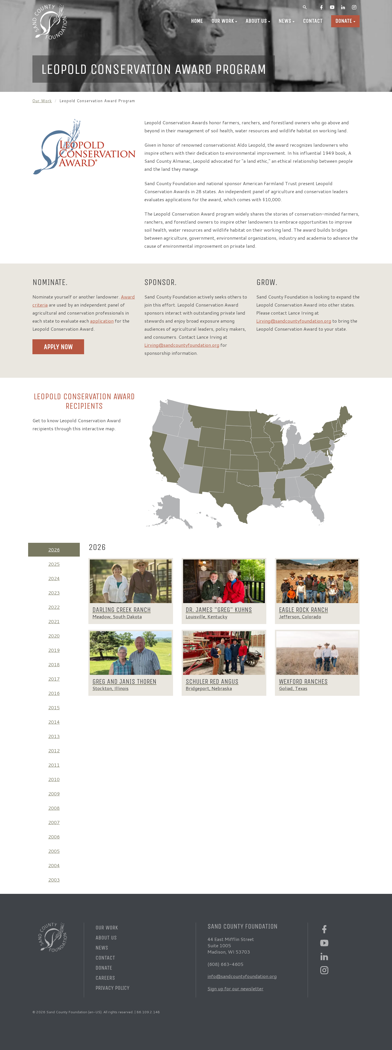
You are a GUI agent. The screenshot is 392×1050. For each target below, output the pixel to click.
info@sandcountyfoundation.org (242, 976)
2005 (54, 851)
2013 (54, 736)
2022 (54, 607)
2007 (54, 822)
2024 (54, 578)
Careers (105, 978)
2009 (54, 793)
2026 (54, 549)
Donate (343, 21)
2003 (54, 879)
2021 (54, 621)
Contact (313, 21)
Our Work (222, 21)
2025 (54, 564)
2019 (54, 650)
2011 (54, 765)
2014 (54, 721)
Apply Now (58, 347)
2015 (54, 707)
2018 (54, 664)
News (285, 21)
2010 (54, 779)
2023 (54, 592)
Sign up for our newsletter (235, 988)
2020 (54, 635)
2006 (54, 836)
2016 (54, 693)
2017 (54, 678)
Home (197, 21)
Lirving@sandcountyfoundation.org (181, 345)
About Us (256, 21)
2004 (54, 865)
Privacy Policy (112, 988)
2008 (54, 808)
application (102, 320)
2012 (54, 750)
